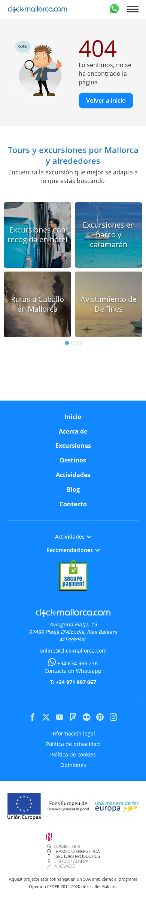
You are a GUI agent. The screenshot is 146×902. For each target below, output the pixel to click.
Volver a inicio (106, 100)
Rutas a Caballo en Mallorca (37, 304)
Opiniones (73, 764)
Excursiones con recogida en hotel (37, 235)
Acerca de (73, 431)
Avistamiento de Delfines (108, 304)
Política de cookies (73, 754)
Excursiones (73, 445)
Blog (73, 489)
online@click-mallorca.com (73, 650)
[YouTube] (59, 717)
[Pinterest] (100, 717)
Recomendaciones (69, 550)
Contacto (73, 504)
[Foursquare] (73, 717)
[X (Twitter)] (46, 717)
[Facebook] (32, 717)
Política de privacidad (73, 743)
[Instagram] (113, 717)
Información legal (73, 733)
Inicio (73, 417)
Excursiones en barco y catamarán (109, 235)
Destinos (73, 460)
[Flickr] (86, 717)
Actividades (73, 475)
